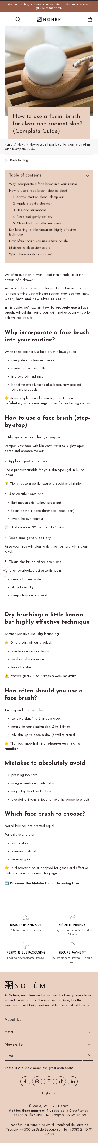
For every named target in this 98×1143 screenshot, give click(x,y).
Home (8, 144)
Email (10, 1055)
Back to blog (19, 160)
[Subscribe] (88, 1056)
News (21, 144)
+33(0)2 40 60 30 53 (69, 1115)
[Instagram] (49, 1081)
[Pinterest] (37, 1081)
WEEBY (49, 1105)
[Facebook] (25, 1081)
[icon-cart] (88, 19)
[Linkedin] (73, 1081)
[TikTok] (61, 1081)
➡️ (43, 883)
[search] (18, 19)
